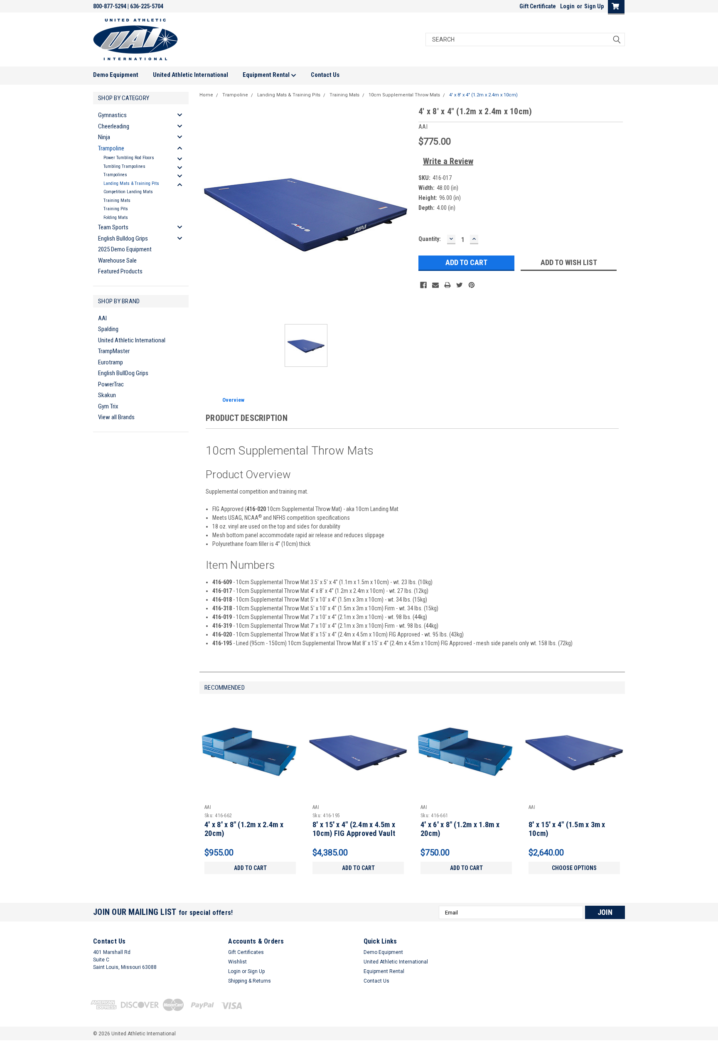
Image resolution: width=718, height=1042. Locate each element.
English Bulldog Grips (123, 238)
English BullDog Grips (123, 373)
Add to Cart (250, 868)
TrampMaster (114, 351)
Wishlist (237, 962)
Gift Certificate (537, 6)
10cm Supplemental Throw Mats (404, 95)
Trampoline (111, 148)
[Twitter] (459, 285)
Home (206, 95)
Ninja (104, 137)
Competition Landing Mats (128, 191)
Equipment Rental (267, 75)
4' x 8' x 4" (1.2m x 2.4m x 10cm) (483, 95)
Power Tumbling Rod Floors (128, 157)
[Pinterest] (471, 285)
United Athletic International (190, 75)
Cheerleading (113, 126)
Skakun (107, 395)
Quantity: (429, 239)
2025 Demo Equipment (125, 249)
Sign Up (594, 6)
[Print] (447, 285)
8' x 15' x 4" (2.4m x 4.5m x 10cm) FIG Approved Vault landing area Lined (353, 833)
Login (567, 6)
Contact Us (325, 75)
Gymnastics (112, 115)
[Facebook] (423, 285)
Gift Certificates (246, 952)
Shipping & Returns (249, 981)
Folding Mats (115, 217)
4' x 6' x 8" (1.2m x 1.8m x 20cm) (459, 829)
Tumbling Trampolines (124, 166)
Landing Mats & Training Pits (131, 183)
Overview (233, 400)
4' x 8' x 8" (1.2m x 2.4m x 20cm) (243, 829)
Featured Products (120, 271)
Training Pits (115, 208)
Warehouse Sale (117, 260)
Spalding (108, 329)
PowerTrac (111, 384)
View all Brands (116, 417)
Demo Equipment (115, 75)
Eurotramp (110, 362)
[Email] (435, 285)
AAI (102, 318)
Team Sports (113, 227)
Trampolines (115, 174)
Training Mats (116, 200)
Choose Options (574, 868)
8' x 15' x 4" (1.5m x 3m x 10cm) (567, 829)
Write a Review (448, 161)
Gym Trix (108, 406)
